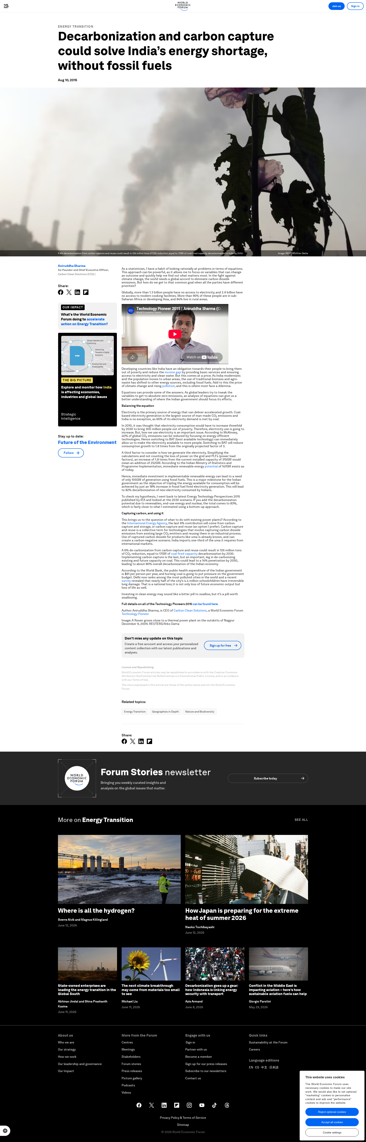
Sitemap (183, 1125)
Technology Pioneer (135, 614)
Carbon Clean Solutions (190, 610)
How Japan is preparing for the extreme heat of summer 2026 (242, 914)
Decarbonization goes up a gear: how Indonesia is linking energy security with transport (211, 990)
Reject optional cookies (332, 1111)
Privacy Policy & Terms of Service (183, 1118)
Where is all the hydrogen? (96, 910)
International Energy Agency (147, 523)
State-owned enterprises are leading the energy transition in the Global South (87, 990)
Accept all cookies (332, 1122)
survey (126, 581)
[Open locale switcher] (5, 1131)
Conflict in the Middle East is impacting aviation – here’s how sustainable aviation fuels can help (278, 990)
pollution (168, 386)
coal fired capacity (184, 553)
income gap (173, 372)
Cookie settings (332, 1132)
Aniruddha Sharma (71, 266)
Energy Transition (75, 26)
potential (211, 466)
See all (301, 820)
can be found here (205, 604)
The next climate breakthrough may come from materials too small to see (151, 990)
